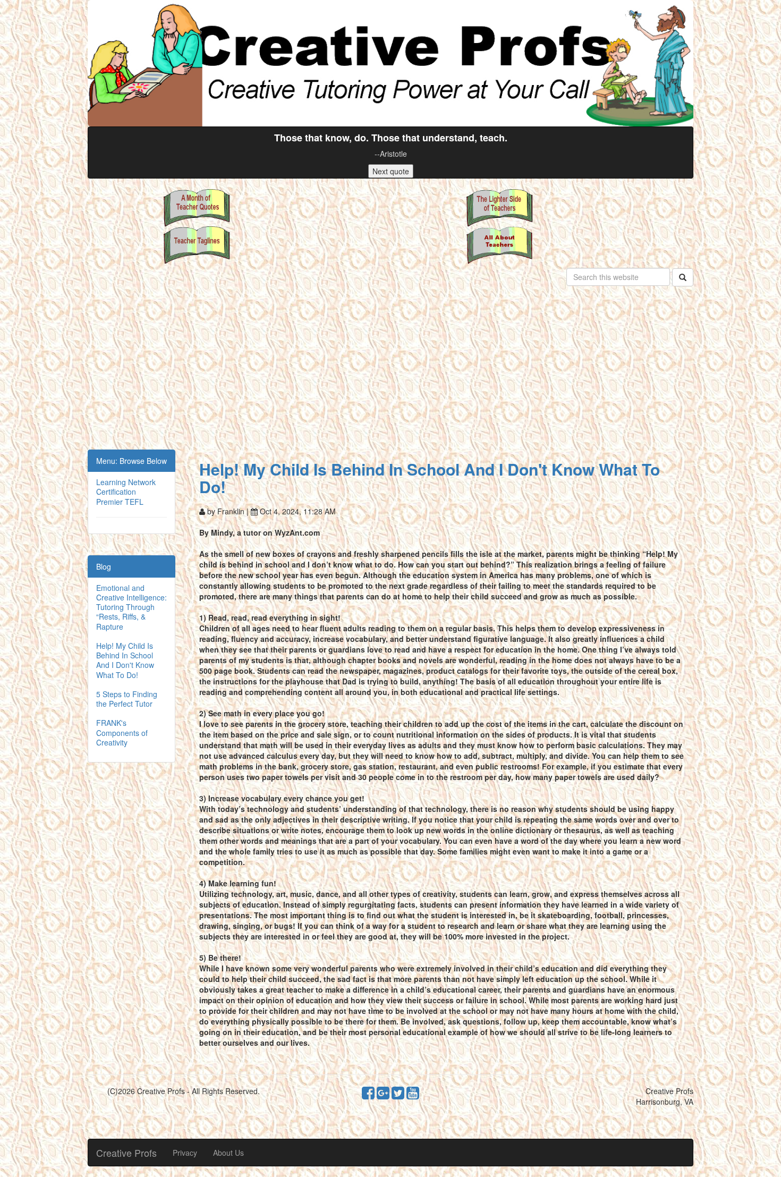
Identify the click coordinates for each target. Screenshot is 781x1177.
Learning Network (126, 482)
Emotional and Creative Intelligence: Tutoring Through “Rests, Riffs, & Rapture (131, 607)
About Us (228, 1152)
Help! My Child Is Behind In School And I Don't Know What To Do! (125, 660)
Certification (116, 491)
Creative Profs (126, 1152)
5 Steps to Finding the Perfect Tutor (126, 699)
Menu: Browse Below (131, 460)
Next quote (390, 171)
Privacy (185, 1152)
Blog (103, 566)
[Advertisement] (390, 369)
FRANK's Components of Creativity (122, 732)
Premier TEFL (119, 501)
